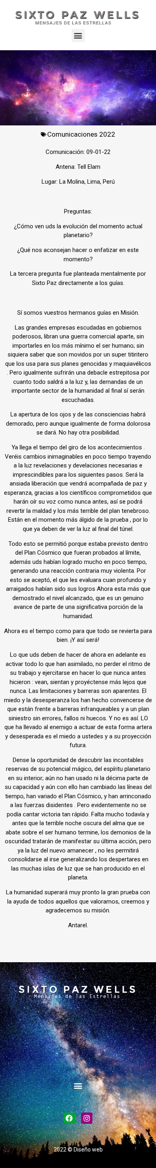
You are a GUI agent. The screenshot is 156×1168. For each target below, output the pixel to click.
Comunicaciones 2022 (81, 134)
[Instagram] (87, 1118)
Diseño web (88, 1149)
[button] (78, 35)
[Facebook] (69, 1118)
